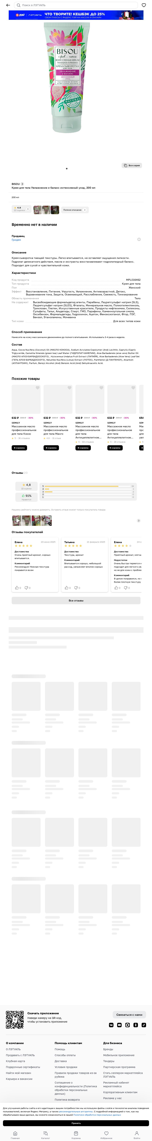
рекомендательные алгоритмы (76, 1111)
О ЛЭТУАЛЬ (13, 1049)
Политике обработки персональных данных (97, 1114)
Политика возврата (67, 1099)
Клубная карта (15, 1061)
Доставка (61, 1061)
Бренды (108, 1049)
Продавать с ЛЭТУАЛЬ (20, 1055)
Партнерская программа (119, 1067)
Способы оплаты (65, 1055)
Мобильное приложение (118, 1055)
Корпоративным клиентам (120, 1092)
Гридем (16, 239)
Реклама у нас (112, 1098)
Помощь (60, 1049)
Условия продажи (66, 1067)
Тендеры (108, 1061)
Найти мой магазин (18, 1072)
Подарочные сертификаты (23, 1067)
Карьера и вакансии (19, 1078)
